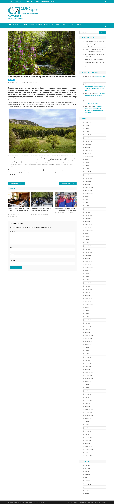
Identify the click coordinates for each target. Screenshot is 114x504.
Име (11, 247)
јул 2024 (87, 199)
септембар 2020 (89, 341)
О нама (77, 24)
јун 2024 (87, 202)
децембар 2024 (89, 184)
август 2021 (88, 307)
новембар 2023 (89, 224)
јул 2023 (87, 236)
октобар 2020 (88, 338)
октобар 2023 (88, 227)
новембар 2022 (89, 261)
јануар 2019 (88, 403)
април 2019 (88, 394)
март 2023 (87, 249)
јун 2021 (87, 314)
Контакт (104, 502)
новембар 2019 (89, 372)
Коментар (13, 231)
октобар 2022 (88, 264)
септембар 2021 (89, 304)
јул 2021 (87, 310)
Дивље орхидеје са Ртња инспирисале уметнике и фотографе (95, 96)
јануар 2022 (88, 292)
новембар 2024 (89, 187)
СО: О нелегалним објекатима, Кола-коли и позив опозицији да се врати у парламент (18, 210)
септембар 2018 (89, 415)
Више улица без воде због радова (94, 59)
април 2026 (88, 135)
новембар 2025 (89, 150)
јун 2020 (87, 351)
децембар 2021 (89, 295)
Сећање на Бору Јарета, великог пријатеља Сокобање (18, 183)
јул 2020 (87, 347)
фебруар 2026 (88, 141)
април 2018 (88, 431)
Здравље (87, 474)
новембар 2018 (89, 409)
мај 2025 (87, 169)
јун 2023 (87, 239)
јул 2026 (87, 125)
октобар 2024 (88, 190)
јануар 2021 (88, 329)
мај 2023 (87, 243)
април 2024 (88, 209)
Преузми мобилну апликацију (48, 1)
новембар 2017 (89, 446)
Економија (24, 24)
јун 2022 (87, 277)
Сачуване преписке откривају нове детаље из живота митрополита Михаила (94, 65)
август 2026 (88, 122)
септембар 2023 (89, 230)
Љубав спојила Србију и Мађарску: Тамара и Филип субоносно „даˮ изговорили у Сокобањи (94, 44)
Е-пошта (12, 254)
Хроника (64, 24)
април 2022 (88, 283)
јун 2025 (87, 165)
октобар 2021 (88, 301)
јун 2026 (87, 128)
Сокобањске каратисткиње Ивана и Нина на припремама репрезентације (65, 209)
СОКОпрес (14, 15)
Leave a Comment (32, 82)
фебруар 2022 (88, 289)
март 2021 (87, 323)
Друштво (15, 24)
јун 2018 (87, 425)
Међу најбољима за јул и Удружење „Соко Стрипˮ (94, 55)
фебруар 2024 (88, 215)
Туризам (87, 490)
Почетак (70, 502)
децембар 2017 (89, 443)
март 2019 (87, 397)
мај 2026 (87, 132)
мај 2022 (87, 280)
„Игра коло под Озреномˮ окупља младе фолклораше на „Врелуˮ (94, 50)
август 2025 (88, 159)
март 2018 (87, 434)
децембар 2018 (89, 406)
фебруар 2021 (88, 326)
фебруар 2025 (88, 178)
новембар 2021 (89, 298)
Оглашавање (83, 502)
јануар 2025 (88, 181)
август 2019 (88, 381)
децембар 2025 (89, 147)
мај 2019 (87, 391)
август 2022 (88, 270)
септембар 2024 (89, 193)
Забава (71, 24)
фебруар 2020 (88, 363)
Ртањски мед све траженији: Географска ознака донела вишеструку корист (69, 183)
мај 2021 (87, 317)
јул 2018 (87, 421)
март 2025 (87, 175)
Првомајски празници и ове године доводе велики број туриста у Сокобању (41, 210)
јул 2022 (87, 273)
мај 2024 (87, 206)
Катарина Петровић (12, 216)
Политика (39, 24)
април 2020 (88, 357)
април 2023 (88, 246)
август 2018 (88, 418)
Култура (31, 24)
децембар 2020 (89, 332)
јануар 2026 (88, 144)
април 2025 (88, 172)
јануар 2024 (88, 218)
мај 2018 (87, 428)
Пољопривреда (48, 24)
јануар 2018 (88, 440)
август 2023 (88, 233)
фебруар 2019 (88, 400)
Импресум (90, 502)
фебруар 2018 (88, 437)
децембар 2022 (89, 258)
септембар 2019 (89, 378)
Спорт (57, 24)
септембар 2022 (89, 267)
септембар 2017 (89, 449)
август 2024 (88, 196)
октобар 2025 (88, 153)
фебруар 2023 (88, 252)
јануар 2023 (88, 255)
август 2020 (88, 344)
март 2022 (87, 286)
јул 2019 (87, 384)
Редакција (22, 82)
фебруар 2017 (88, 455)
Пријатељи (97, 502)
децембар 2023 (89, 221)
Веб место (13, 260)
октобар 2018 (88, 412)
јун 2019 (87, 388)
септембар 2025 (89, 156)
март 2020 (87, 360)
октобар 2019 (88, 375)
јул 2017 (87, 452)
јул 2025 (87, 162)
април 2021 (88, 320)
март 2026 (87, 138)
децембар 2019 (89, 369)
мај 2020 (87, 354)
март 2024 (87, 212)
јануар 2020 (88, 366)
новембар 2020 (89, 335)
